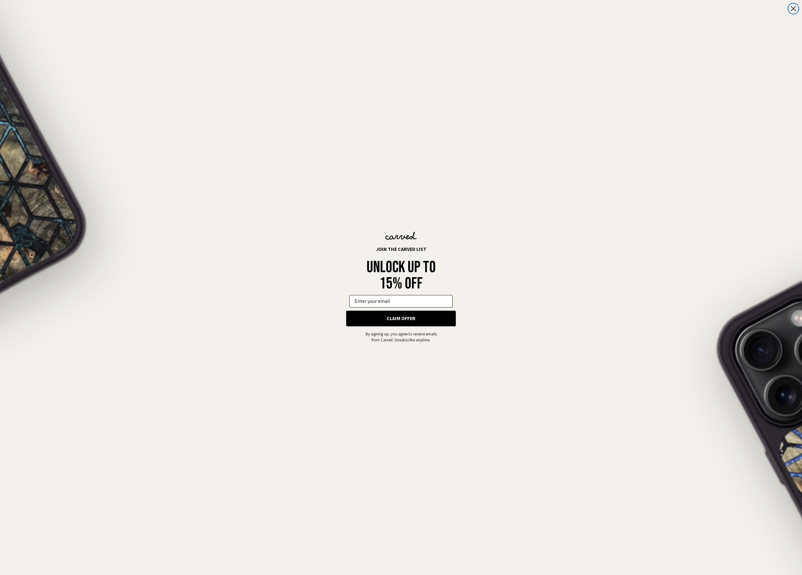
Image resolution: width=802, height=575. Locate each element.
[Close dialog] (793, 8)
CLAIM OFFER (401, 318)
